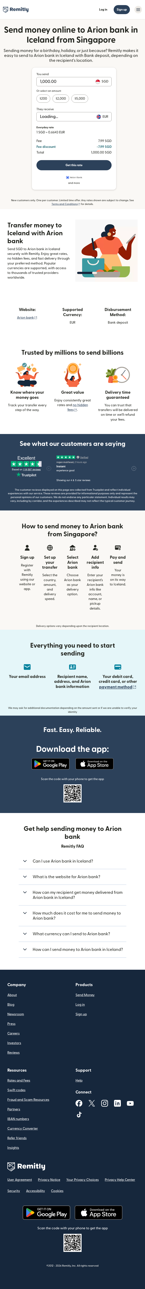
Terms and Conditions (66, 204)
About (12, 995)
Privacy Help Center (120, 1179)
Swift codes (16, 1090)
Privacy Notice (49, 1179)
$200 (43, 98)
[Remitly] (16, 10)
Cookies (57, 1191)
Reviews (13, 1052)
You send (42, 74)
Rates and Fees (18, 1080)
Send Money (85, 995)
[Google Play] (50, 763)
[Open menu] (138, 9)
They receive (45, 109)
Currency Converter (22, 1128)
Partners (13, 1109)
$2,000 (61, 98)
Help (79, 1080)
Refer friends (17, 1138)
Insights (13, 1147)
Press (11, 1023)
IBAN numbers (18, 1119)
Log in (103, 9)
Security (13, 1191)
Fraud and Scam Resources (28, 1099)
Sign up (122, 9)
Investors (14, 1043)
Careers (13, 1033)
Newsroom (15, 1014)
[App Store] (94, 763)
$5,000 (80, 98)
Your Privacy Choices (82, 1179)
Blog (10, 1004)
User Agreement (19, 1179)
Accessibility (35, 1191)
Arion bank (27, 317)
